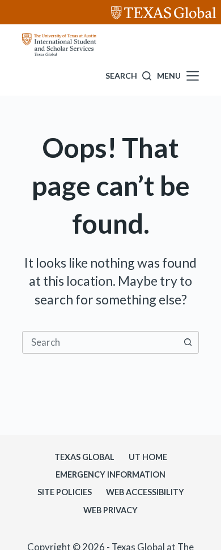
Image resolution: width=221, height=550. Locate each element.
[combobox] (100, 342)
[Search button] (187, 342)
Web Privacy (110, 510)
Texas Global (84, 457)
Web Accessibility (145, 492)
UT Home (148, 457)
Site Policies (64, 492)
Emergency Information (110, 474)
